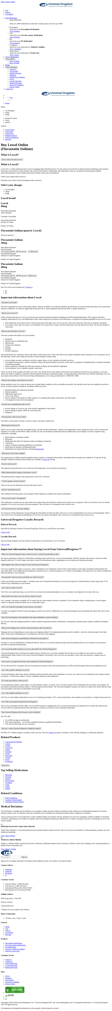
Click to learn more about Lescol (12, 159)
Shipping (13, 75)
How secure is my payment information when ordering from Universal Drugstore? (27, 661)
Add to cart (33, 251)
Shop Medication (11, 18)
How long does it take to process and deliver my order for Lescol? (22, 577)
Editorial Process (15, 73)
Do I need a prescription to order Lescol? (14, 680)
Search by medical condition (15, 949)
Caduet (7, 744)
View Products (15, 31)
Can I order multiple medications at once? (15, 693)
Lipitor (7, 750)
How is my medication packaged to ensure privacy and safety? (22, 607)
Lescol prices (9, 130)
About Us (13, 69)
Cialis (7, 785)
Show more (5, 765)
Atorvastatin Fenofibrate (13, 742)
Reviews (8, 139)
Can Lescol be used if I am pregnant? (13, 498)
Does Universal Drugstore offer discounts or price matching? (21, 712)
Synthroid (8, 783)
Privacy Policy (15, 87)
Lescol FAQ (9, 134)
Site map (8, 935)
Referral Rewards (16, 83)
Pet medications (10, 947)
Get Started (9, 14)
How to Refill (14, 63)
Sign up (24, 857)
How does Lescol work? (9, 302)
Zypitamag (9, 761)
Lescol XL (46, 459)
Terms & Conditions (17, 85)
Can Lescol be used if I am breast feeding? (15, 509)
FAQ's (12, 79)
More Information (11, 67)
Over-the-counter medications (15, 945)
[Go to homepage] (56, 7)
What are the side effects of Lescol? (13, 331)
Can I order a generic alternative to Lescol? (15, 670)
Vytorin (7, 757)
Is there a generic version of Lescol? (13, 481)
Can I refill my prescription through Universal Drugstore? (19, 702)
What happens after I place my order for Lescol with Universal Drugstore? (25, 565)
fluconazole (40, 449)
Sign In (7, 931)
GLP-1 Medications (12, 57)
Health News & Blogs (17, 77)
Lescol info (9, 132)
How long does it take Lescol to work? (14, 417)
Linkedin (8, 871)
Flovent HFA (9, 781)
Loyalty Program (15, 81)
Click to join (5, 544)
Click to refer (5, 532)
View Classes (14, 55)
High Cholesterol (11, 798)
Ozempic (8, 777)
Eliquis (7, 789)
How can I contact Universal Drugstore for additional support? (21, 728)
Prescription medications (13, 943)
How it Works (10, 59)
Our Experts (14, 71)
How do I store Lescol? (9, 464)
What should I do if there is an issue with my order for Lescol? (21, 596)
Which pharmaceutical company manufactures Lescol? (19, 472)
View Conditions (15, 49)
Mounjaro (8, 775)
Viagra (7, 787)
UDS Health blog (11, 963)
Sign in (7, 12)
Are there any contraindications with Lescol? (16, 404)
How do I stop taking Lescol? (11, 489)
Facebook (8, 873)
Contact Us (9, 89)
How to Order (14, 61)
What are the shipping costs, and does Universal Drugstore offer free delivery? (26, 628)
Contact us (28, 287)
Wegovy (8, 779)
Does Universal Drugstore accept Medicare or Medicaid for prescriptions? (25, 638)
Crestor (7, 746)
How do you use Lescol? (9, 313)
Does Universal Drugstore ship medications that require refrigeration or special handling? (30, 617)
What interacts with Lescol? (10, 425)
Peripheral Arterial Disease (14, 802)
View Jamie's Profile (8, 836)
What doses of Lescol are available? (13, 453)
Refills (7, 65)
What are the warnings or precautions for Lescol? (17, 380)
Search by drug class (12, 951)
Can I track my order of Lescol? (12, 588)
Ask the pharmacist (11, 137)
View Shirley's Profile (8, 849)
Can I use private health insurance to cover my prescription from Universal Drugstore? (29, 649)
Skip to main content (8, 2)
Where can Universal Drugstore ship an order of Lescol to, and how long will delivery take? (30, 554)
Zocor (7, 759)
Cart (6, 929)
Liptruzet (8, 752)
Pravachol (8, 756)
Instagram (8, 869)
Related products (11, 135)
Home (7, 103)
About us (8, 960)
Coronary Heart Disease (13, 800)
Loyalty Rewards (11, 965)
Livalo (7, 754)
